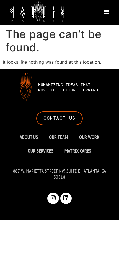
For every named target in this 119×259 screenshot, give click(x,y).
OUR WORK (89, 137)
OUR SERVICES (40, 151)
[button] (106, 11)
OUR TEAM (58, 137)
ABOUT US (29, 137)
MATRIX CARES (77, 151)
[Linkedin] (66, 198)
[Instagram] (53, 198)
